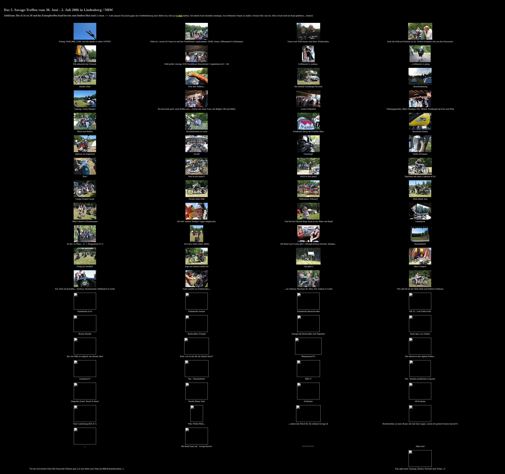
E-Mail (179, 16)
